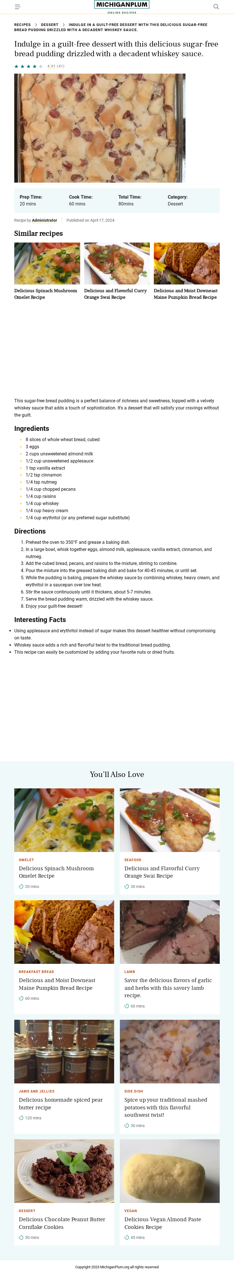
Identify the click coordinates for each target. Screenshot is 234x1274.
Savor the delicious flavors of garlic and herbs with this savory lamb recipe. (168, 988)
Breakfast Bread (36, 972)
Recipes (22, 25)
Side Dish (133, 1091)
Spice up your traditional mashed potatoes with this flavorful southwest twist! (165, 1107)
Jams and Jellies (37, 1091)
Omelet (26, 860)
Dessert (49, 25)
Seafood (133, 860)
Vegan (130, 1211)
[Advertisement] (117, 349)
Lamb (129, 972)
